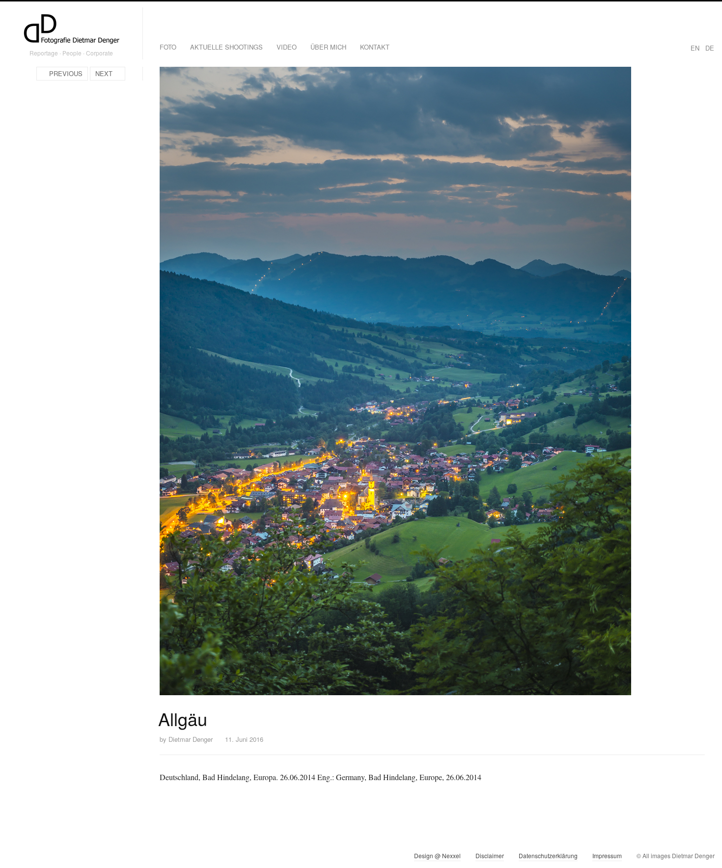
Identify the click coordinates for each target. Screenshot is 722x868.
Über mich (328, 47)
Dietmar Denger (190, 739)
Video (287, 47)
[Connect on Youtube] (50, 858)
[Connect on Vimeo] (32, 858)
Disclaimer (489, 855)
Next (103, 73)
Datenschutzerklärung (548, 855)
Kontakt (374, 47)
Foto (168, 47)
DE (709, 48)
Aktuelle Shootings (226, 47)
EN (695, 48)
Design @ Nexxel (437, 855)
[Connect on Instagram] (15, 858)
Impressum (607, 855)
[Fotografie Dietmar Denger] (71, 30)
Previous (66, 73)
